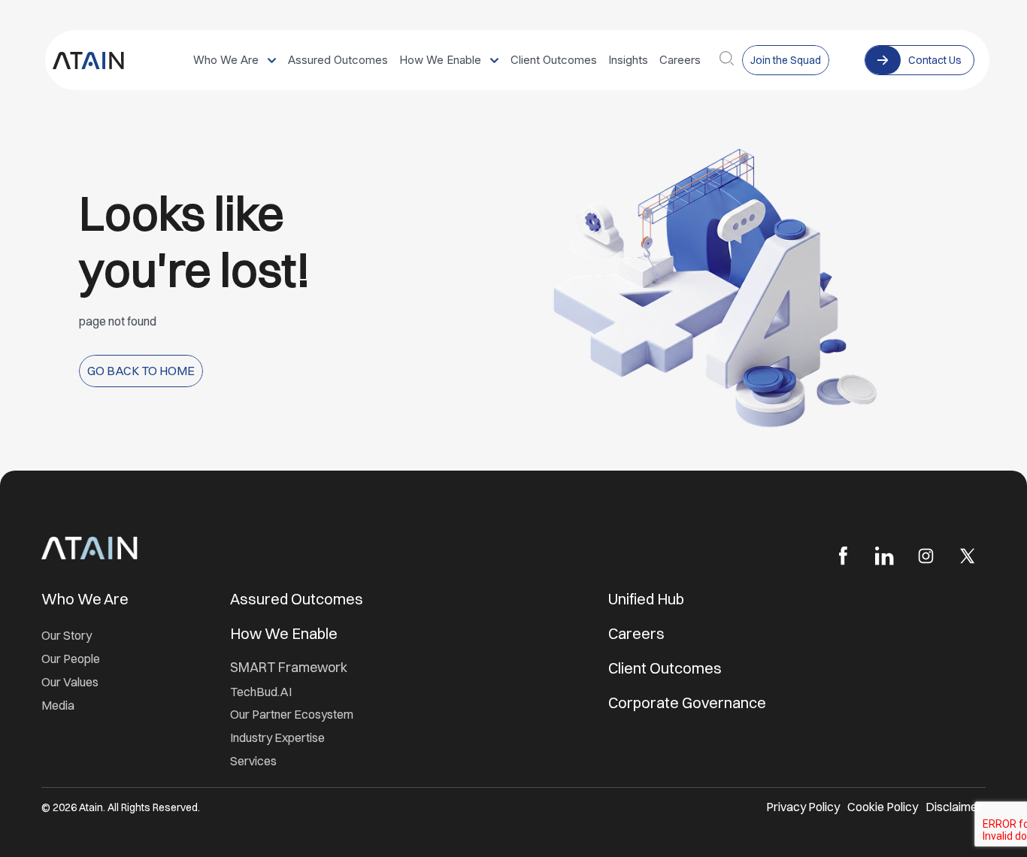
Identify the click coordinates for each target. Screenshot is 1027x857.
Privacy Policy (803, 806)
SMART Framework (288, 667)
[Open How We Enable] (494, 60)
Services (253, 760)
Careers (636, 633)
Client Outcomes (666, 668)
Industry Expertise (278, 737)
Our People (70, 658)
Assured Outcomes (298, 598)
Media (57, 705)
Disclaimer (954, 806)
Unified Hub (646, 598)
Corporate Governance (687, 702)
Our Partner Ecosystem (291, 714)
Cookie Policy (882, 806)
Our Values (69, 681)
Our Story (66, 635)
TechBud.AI (261, 691)
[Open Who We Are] (272, 60)
